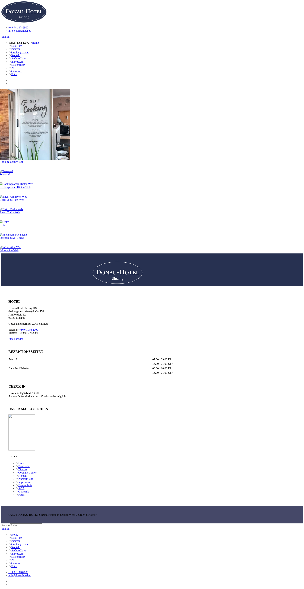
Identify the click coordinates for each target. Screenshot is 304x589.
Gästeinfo (16, 71)
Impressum (17, 61)
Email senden (15, 338)
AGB (14, 67)
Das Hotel (17, 45)
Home (35, 42)
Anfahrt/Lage (18, 58)
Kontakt (15, 55)
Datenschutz (18, 64)
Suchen (5, 525)
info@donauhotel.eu (19, 30)
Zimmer (15, 48)
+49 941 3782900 (18, 27)
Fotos (14, 74)
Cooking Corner (20, 52)
